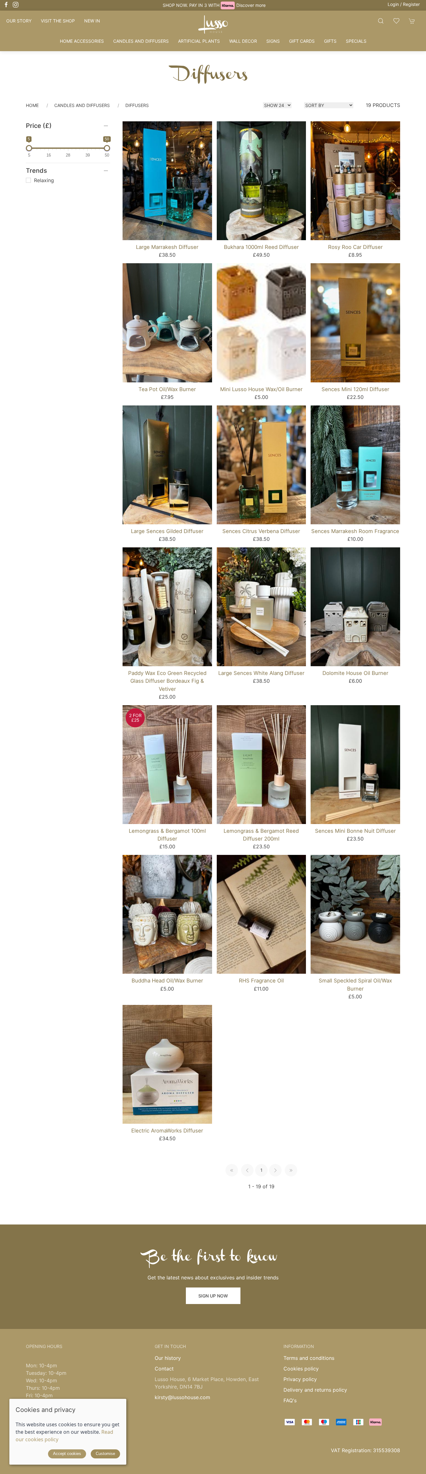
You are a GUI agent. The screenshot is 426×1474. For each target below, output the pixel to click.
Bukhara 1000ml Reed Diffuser (261, 247)
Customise (105, 1453)
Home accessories (82, 41)
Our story (18, 20)
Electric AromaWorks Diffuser (167, 1130)
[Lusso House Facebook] (6, 5)
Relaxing (43, 180)
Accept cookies (67, 1453)
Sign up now (213, 1295)
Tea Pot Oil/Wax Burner (167, 389)
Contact (164, 1368)
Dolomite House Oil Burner (355, 673)
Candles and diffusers (141, 41)
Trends (36, 170)
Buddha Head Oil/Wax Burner (167, 980)
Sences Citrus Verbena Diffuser (261, 531)
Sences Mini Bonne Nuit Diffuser (355, 831)
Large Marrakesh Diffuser (167, 247)
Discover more (249, 5)
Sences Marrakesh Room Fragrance (355, 531)
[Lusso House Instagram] (15, 5)
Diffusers (137, 105)
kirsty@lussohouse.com (182, 1397)
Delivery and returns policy (315, 1390)
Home (32, 105)
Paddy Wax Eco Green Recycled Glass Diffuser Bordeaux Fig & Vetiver (167, 681)
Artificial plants (199, 41)
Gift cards (302, 41)
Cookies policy (301, 1368)
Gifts (330, 41)
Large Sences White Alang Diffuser (261, 673)
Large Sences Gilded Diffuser (167, 531)
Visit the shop (58, 20)
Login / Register (404, 4)
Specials (356, 41)
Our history (168, 1358)
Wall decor (243, 41)
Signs (273, 41)
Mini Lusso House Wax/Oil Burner (261, 389)
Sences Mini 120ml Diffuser (355, 389)
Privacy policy (300, 1379)
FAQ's (290, 1400)
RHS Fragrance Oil (261, 980)
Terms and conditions (308, 1358)
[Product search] (381, 21)
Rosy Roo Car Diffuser (355, 247)
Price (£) (39, 125)
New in (92, 20)
